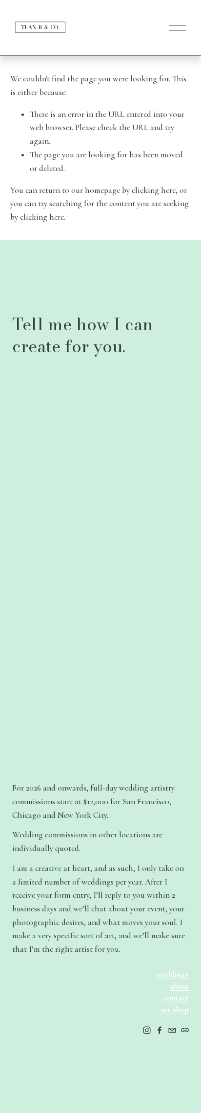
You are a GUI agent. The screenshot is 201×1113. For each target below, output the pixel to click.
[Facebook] (159, 1030)
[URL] (185, 1030)
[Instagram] (147, 1030)
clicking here (154, 190)
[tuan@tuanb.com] (172, 1030)
